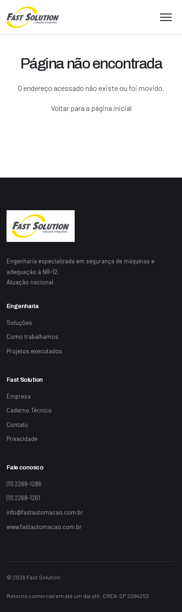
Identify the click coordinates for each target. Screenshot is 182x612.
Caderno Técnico (29, 410)
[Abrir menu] (165, 17)
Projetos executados (34, 351)
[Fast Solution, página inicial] (33, 17)
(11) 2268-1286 (24, 484)
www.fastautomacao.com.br (44, 526)
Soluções (19, 322)
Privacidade (22, 438)
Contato (17, 424)
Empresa (19, 396)
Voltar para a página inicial (91, 107)
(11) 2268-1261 (23, 498)
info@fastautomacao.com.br (45, 512)
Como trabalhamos (32, 336)
